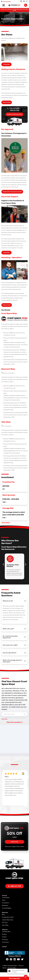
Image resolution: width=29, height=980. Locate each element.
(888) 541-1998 (14, 110)
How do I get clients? (9, 653)
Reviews (4, 934)
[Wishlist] (21, 1)
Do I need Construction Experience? (10, 637)
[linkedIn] (15, 959)
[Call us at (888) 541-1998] (25, 5)
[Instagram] (11, 959)
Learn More (6, 64)
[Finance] (27, 1)
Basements (5, 905)
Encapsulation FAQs (7, 917)
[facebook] (7, 959)
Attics (3, 900)
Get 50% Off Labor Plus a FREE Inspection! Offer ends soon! (14, 10)
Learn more (6, 252)
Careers (4, 937)
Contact (4, 946)
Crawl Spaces (6, 897)
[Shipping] (24, 1)
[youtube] (18, 959)
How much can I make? (10, 645)
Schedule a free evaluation (14, 114)
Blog (3, 914)
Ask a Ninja (5, 925)
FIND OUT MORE (6, 102)
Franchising (5, 942)
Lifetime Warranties (7, 920)
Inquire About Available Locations (12, 191)
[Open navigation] (3, 5)
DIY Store (4, 922)
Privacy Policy (12, 968)
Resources (5, 912)
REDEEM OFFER (14, 841)
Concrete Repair (6, 908)
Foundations (5, 903)
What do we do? (8, 601)
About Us (4, 929)
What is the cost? (8, 629)
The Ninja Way (6, 931)
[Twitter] (22, 959)
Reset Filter (4, 719)
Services (4, 895)
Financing (5, 939)
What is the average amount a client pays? (12, 661)
